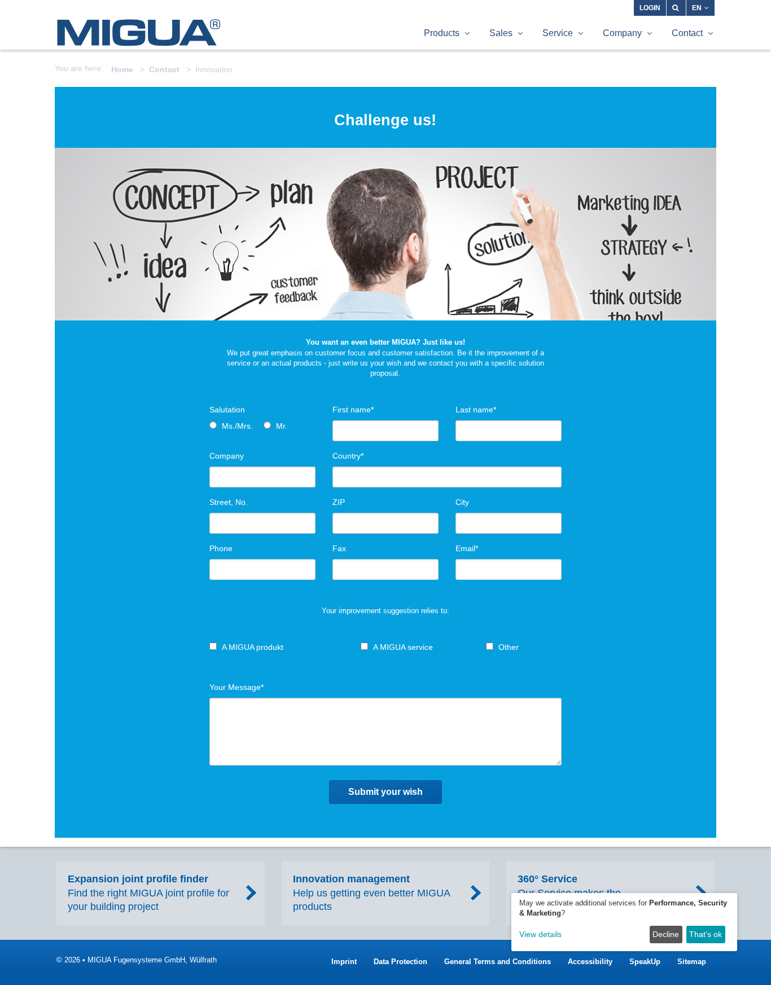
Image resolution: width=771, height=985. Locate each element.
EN (697, 8)
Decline (665, 934)
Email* (466, 548)
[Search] (676, 8)
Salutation (227, 409)
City (462, 502)
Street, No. (228, 502)
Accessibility (590, 961)
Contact (164, 69)
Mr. (281, 425)
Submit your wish (385, 792)
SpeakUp (644, 961)
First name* (353, 409)
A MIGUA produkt (252, 647)
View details (540, 934)
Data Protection (400, 961)
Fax (339, 548)
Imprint (344, 961)
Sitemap (691, 961)
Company (226, 455)
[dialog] (624, 922)
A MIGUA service (403, 647)
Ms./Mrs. (237, 425)
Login (649, 8)
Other (508, 647)
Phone (221, 548)
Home (122, 69)
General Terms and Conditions (497, 961)
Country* (347, 455)
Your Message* (236, 687)
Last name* (475, 409)
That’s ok (705, 934)
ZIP (338, 502)
